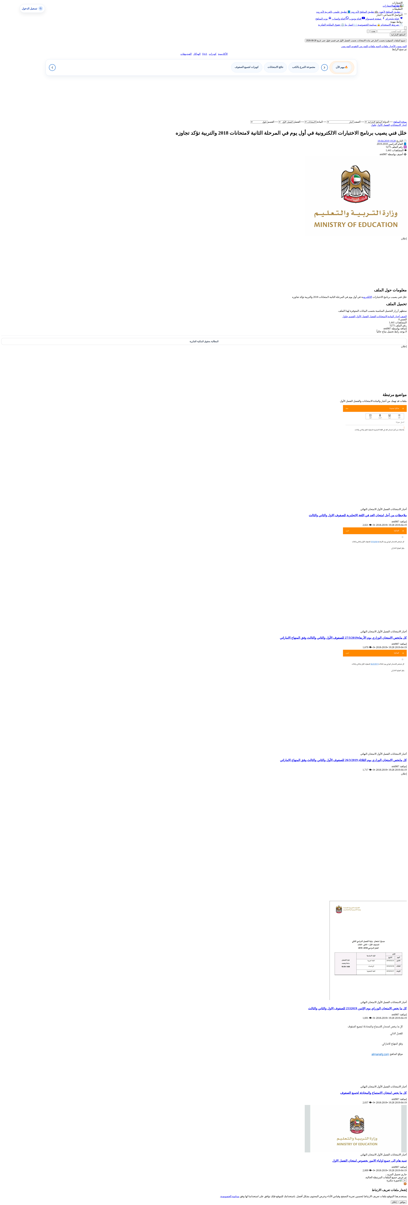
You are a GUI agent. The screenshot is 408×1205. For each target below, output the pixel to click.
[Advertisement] (311, 98)
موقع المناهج (400, 121)
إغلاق (394, 1202)
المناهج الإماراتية (398, 34)
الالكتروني (367, 297)
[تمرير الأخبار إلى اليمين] (324, 67)
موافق (402, 1202)
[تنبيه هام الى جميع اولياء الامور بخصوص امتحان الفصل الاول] (356, 1151)
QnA (204, 54)
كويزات (212, 54)
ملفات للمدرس (366, 46)
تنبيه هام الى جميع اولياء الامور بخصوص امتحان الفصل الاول (369, 1160)
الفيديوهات (186, 54)
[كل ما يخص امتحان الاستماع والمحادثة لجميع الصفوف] (356, 1083)
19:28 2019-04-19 (387, 141)
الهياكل (196, 54)
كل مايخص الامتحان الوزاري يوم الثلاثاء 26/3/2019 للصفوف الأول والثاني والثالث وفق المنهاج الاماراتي (343, 760)
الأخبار (391, 46)
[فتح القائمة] (405, 13)
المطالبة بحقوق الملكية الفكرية (204, 341)
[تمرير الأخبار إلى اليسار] (52, 67)
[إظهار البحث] (405, 28)
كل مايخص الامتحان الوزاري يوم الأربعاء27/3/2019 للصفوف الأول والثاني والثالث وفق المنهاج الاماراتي (343, 637)
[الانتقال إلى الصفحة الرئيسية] (398, 5)
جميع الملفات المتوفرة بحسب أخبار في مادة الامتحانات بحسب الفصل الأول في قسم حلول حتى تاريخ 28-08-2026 (355, 40)
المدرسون (401, 46)
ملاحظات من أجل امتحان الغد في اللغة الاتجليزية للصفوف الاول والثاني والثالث (358, 515)
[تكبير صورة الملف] (356, 235)
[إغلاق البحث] (368, 31)
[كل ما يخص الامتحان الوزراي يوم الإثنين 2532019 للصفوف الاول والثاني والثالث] (367, 999)
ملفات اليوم (381, 46)
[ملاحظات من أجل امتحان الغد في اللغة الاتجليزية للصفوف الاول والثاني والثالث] (375, 506)
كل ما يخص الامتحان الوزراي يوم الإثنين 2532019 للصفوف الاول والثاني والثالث (357, 1008)
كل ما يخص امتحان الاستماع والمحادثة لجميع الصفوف (373, 1092)
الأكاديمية (223, 54)
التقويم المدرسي (349, 46)
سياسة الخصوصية (229, 1196)
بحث (373, 31)
